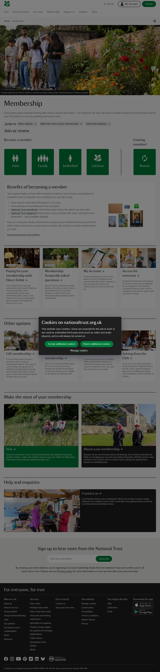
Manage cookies (79, 350)
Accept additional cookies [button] (61, 344)
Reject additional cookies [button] (97, 344)
